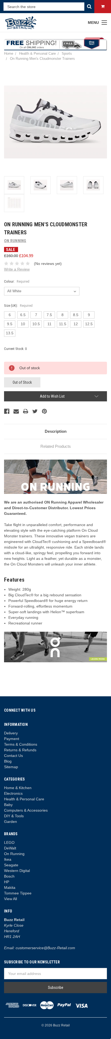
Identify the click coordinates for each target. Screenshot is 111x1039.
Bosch (9, 876)
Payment (11, 739)
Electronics (13, 793)
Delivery (11, 733)
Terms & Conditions (20, 744)
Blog (8, 761)
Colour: (16, 281)
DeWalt (10, 848)
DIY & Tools (14, 816)
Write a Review (17, 269)
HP (6, 882)
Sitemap (11, 767)
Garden (10, 821)
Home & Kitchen (18, 788)
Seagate (11, 865)
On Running (14, 854)
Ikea (7, 859)
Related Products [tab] (55, 446)
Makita (9, 887)
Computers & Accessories (26, 810)
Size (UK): (18, 306)
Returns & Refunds (20, 750)
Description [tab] (56, 431)
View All (10, 899)
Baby (8, 805)
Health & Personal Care (24, 799)
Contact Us (13, 755)
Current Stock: (15, 349)
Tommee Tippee (18, 893)
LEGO (9, 842)
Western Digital (17, 870)
